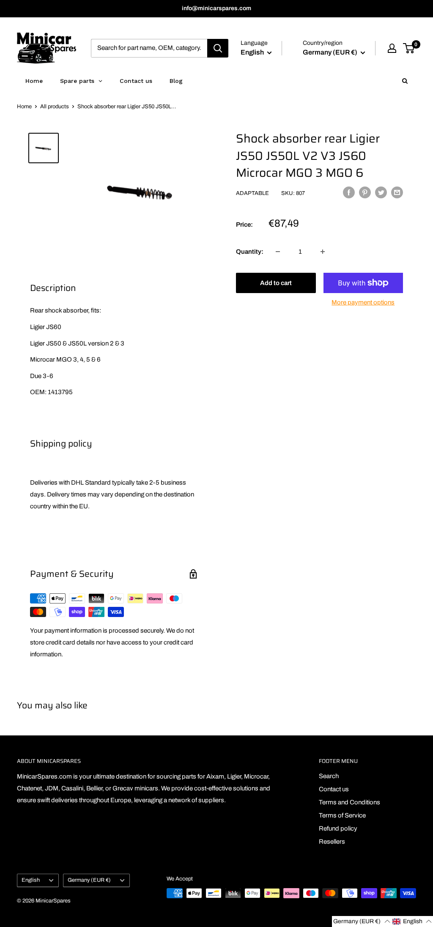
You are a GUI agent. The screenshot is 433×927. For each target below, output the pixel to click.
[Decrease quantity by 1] (278, 252)
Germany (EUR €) (89, 880)
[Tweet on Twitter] (381, 192)
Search (329, 776)
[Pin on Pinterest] (365, 192)
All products (54, 107)
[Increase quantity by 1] (323, 252)
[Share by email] (397, 192)
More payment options (363, 302)
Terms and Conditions (349, 802)
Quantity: (249, 251)
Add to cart (276, 283)
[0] (409, 48)
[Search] (217, 48)
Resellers (332, 841)
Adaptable (252, 193)
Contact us (334, 789)
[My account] (392, 48)
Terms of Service (342, 815)
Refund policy (338, 828)
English (31, 880)
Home (24, 107)
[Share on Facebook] (349, 192)
